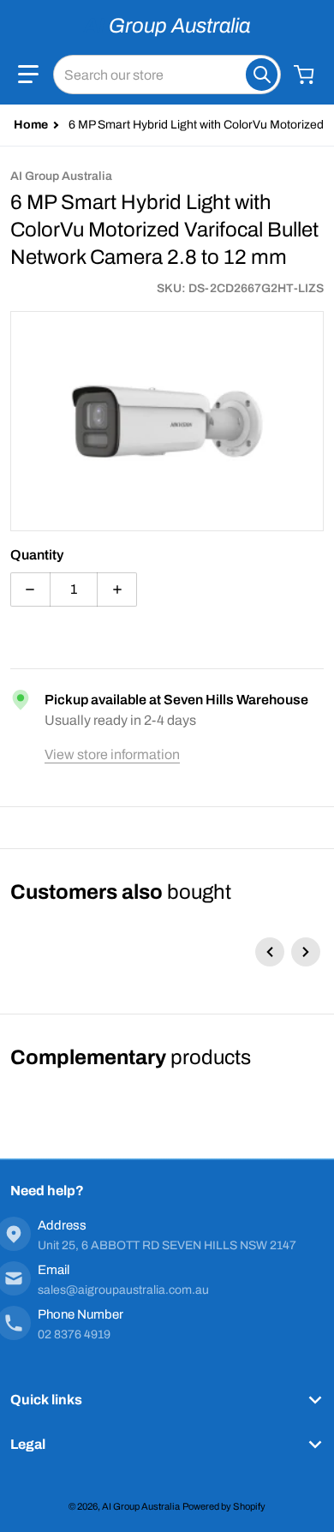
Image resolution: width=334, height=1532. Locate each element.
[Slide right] (305, 951)
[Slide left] (269, 951)
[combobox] (167, 74)
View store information (112, 754)
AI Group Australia (141, 1506)
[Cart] (306, 75)
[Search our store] (261, 74)
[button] (28, 74)
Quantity (36, 555)
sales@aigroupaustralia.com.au (123, 1290)
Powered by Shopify (223, 1506)
